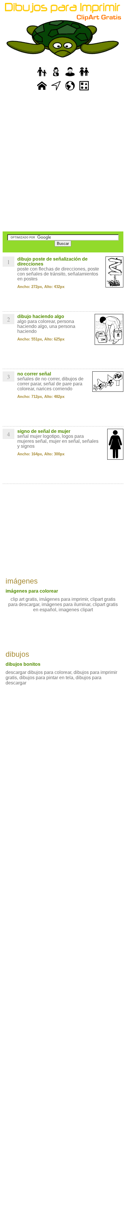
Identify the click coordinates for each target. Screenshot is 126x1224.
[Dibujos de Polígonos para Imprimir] (84, 90)
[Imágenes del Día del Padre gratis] (41, 76)
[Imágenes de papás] (70, 76)
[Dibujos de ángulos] (56, 90)
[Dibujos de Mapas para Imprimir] (70, 90)
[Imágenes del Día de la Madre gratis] (56, 76)
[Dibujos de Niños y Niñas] (84, 76)
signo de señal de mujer (43, 431)
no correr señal (34, 373)
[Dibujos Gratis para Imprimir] (41, 90)
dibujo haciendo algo (40, 316)
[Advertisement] (63, 161)
